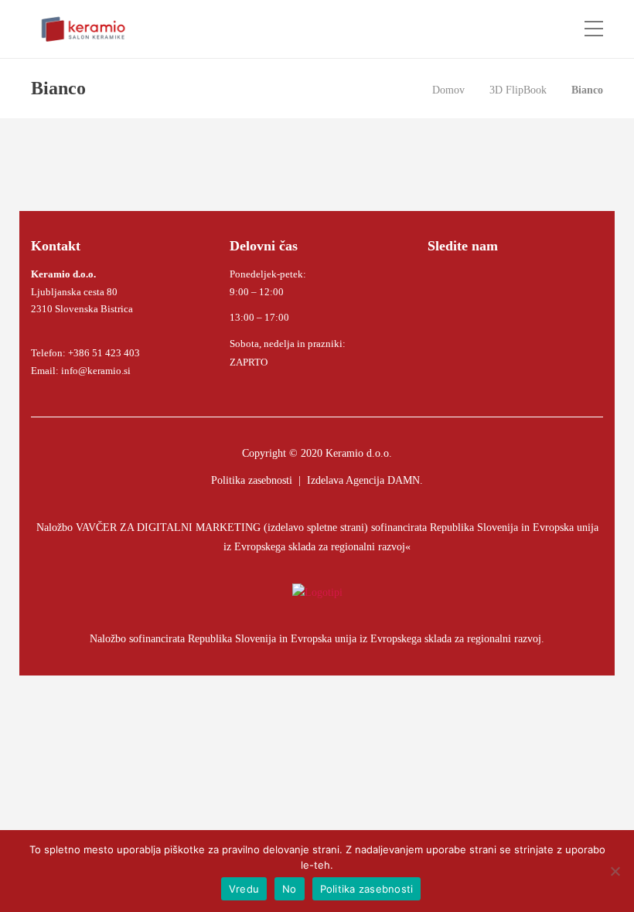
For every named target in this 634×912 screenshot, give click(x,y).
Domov (448, 90)
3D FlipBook (518, 90)
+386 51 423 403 (104, 353)
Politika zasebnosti (251, 480)
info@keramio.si (95, 370)
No (289, 889)
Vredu (244, 889)
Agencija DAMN (383, 480)
